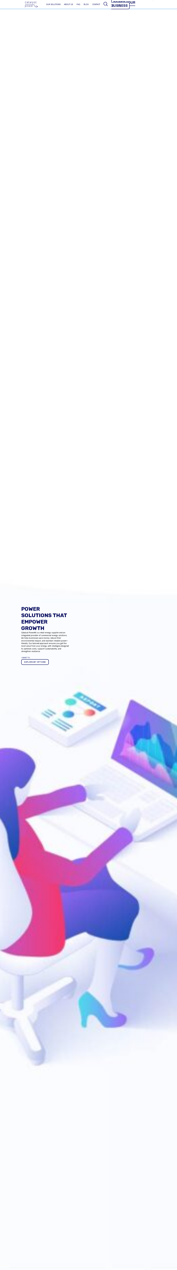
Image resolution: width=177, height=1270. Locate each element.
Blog (86, 4)
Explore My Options (35, 662)
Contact (96, 4)
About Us (68, 4)
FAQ (78, 4)
